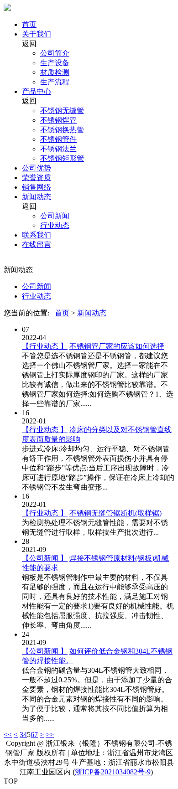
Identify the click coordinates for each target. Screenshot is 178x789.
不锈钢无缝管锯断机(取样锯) (115, 513)
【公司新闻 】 (45, 558)
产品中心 (36, 91)
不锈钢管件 (58, 139)
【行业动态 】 (45, 346)
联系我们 (36, 235)
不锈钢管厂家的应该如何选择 (116, 346)
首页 (29, 24)
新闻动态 (36, 197)
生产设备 (54, 63)
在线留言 (36, 244)
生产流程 (54, 82)
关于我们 (36, 34)
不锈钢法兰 (58, 149)
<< (8, 734)
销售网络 (36, 187)
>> (50, 734)
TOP (11, 781)
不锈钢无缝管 (62, 110)
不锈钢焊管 (58, 120)
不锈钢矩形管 (62, 158)
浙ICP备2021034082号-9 (113, 772)
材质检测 (54, 72)
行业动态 (54, 225)
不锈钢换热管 (62, 130)
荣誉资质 (36, 177)
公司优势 (36, 168)
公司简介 (54, 53)
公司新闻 (54, 216)
